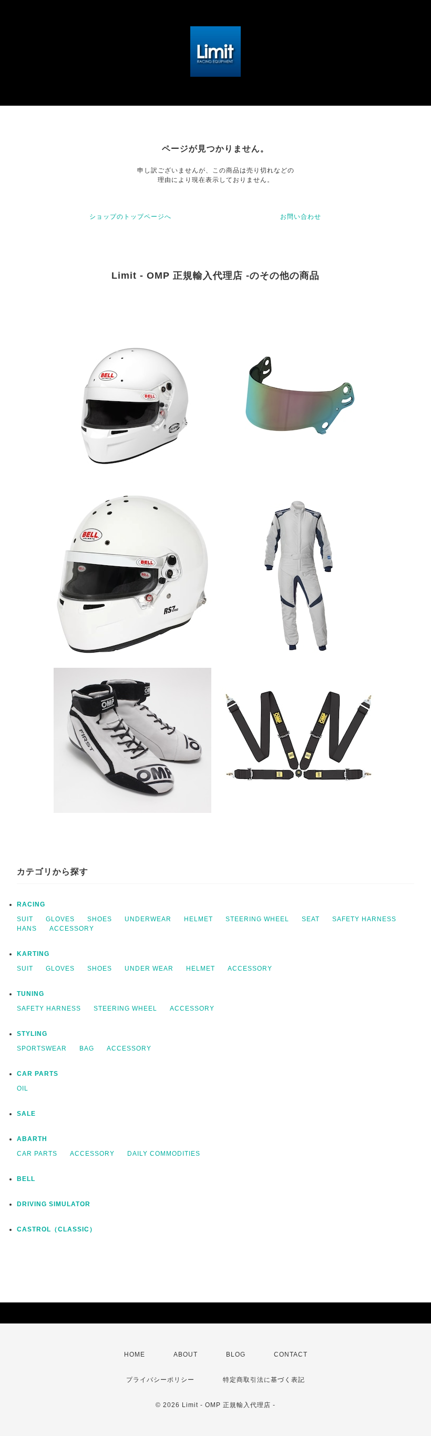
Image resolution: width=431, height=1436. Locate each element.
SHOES (99, 919)
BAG (86, 1048)
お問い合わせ (300, 216)
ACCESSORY (71, 928)
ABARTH (32, 1139)
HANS (27, 928)
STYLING (32, 1033)
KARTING (33, 954)
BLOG (235, 1354)
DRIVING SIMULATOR (53, 1204)
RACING (31, 904)
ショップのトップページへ (130, 216)
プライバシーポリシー (160, 1379)
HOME (134, 1354)
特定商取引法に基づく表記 (264, 1379)
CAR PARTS (37, 1073)
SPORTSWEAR (42, 1048)
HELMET (198, 919)
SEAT (311, 919)
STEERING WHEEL (257, 919)
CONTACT (290, 1354)
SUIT (25, 919)
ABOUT (185, 1354)
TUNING (30, 993)
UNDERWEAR (148, 919)
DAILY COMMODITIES (163, 1153)
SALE (26, 1113)
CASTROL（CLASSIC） (56, 1229)
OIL (22, 1088)
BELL (26, 1179)
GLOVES (60, 919)
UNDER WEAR (149, 968)
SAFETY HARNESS (364, 919)
